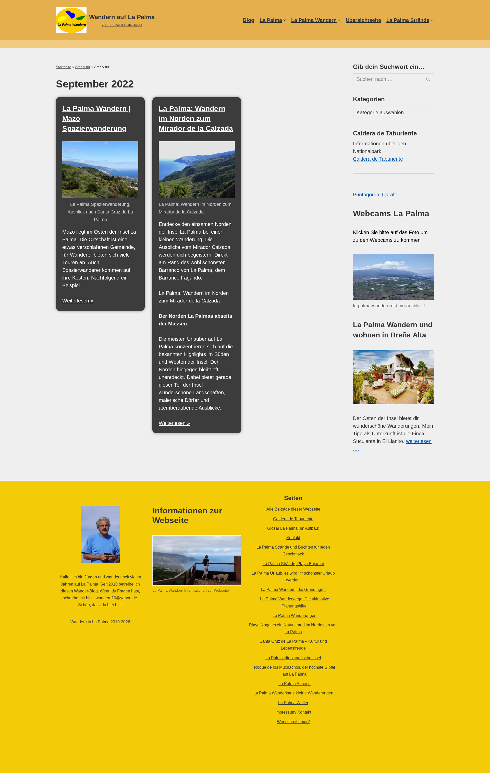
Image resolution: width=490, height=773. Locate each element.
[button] (284, 20)
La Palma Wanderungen (294, 615)
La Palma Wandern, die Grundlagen (293, 589)
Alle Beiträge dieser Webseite (293, 509)
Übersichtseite (363, 20)
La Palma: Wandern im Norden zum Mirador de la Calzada (196, 118)
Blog (248, 20)
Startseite (63, 67)
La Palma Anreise (294, 683)
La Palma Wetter (293, 703)
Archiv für (82, 67)
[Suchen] (428, 79)
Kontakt (293, 538)
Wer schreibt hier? (293, 721)
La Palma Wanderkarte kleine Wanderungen (293, 693)
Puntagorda (367, 194)
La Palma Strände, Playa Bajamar (293, 564)
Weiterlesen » (77, 300)
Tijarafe (389, 194)
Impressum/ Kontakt (293, 712)
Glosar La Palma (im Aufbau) (293, 528)
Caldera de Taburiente (378, 159)
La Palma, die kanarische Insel (293, 658)
